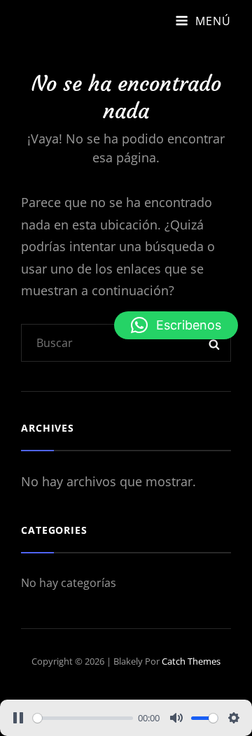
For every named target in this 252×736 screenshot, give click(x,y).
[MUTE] (176, 718)
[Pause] (18, 718)
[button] (176, 325)
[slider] (83, 718)
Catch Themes (191, 661)
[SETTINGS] (234, 718)
